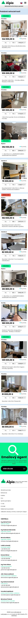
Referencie (4, 493)
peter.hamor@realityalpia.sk (8, 569)
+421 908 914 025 (5, 549)
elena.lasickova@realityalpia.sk (9, 577)
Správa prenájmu (6, 501)
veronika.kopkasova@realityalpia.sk (10, 595)
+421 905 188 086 (5, 558)
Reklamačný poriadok (7, 509)
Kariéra (3, 495)
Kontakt (3, 506)
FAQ (2, 498)
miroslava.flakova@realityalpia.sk (10, 602)
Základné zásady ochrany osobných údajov (14, 511)
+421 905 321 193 (5, 568)
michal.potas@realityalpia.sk (9, 525)
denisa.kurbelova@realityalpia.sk (10, 587)
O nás (2, 503)
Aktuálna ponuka (6, 490)
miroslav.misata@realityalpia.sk (9, 541)
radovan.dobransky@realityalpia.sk (10, 533)
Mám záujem (8, 469)
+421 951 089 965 (5, 585)
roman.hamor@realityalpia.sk (9, 560)
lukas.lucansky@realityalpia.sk (9, 550)
